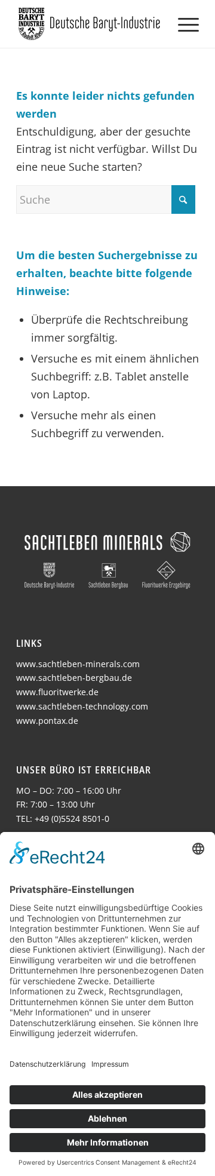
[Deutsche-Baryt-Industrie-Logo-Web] (89, 24)
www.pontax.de (47, 720)
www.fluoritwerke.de (57, 692)
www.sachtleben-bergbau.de (74, 677)
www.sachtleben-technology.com (82, 706)
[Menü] (182, 24)
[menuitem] (182, 24)
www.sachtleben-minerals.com (78, 664)
